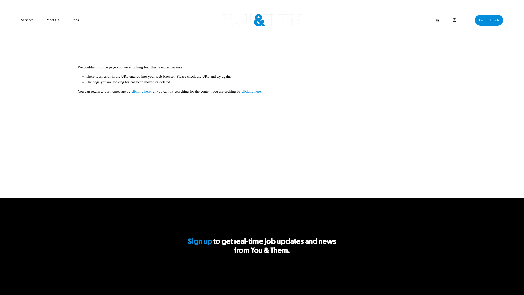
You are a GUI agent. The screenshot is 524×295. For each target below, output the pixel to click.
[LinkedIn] (437, 20)
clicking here (141, 91)
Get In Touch (489, 20)
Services (27, 20)
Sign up (200, 241)
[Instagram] (454, 20)
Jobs (75, 20)
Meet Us (52, 20)
